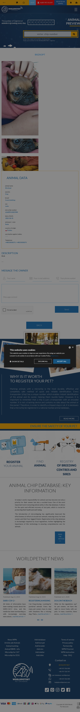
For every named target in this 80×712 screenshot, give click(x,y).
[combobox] (70, 347)
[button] (17, 361)
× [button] (72, 347)
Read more (54, 356)
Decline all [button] (43, 361)
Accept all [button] (61, 361)
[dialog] (40, 356)
